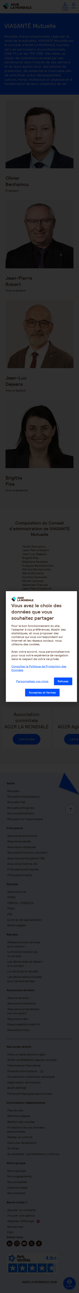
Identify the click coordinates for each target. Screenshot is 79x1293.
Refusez (63, 681)
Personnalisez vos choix (32, 681)
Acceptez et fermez (42, 692)
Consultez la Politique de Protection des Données (38, 668)
